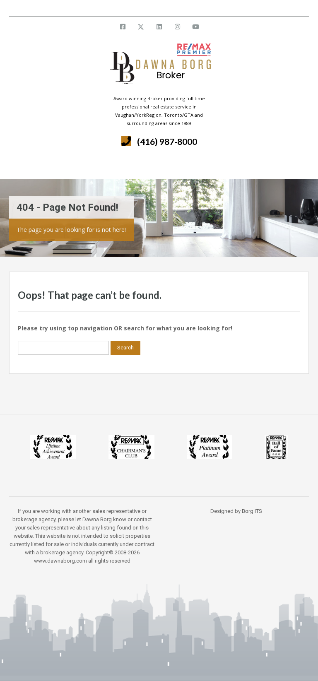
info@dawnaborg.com (181, 8)
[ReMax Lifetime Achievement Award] (53, 446)
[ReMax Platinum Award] (209, 446)
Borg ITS (252, 511)
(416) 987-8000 (167, 141)
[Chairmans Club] (131, 446)
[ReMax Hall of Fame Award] (276, 446)
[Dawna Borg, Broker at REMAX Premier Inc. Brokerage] (159, 68)
